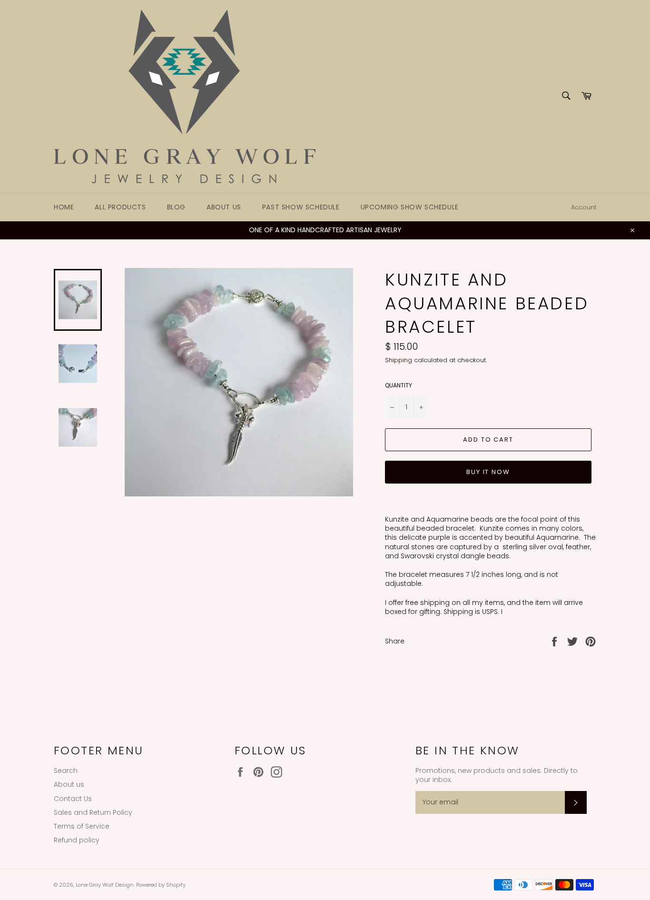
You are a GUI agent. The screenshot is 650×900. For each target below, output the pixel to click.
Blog (176, 207)
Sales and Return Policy (93, 812)
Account (583, 207)
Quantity (398, 385)
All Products (120, 207)
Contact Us (73, 798)
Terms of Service (81, 826)
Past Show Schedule (301, 207)
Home (64, 207)
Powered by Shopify (161, 885)
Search (66, 770)
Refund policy (76, 840)
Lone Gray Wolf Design (105, 885)
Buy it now (488, 471)
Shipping (398, 360)
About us (224, 207)
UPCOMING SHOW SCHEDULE (410, 207)
